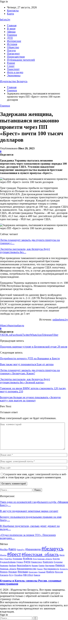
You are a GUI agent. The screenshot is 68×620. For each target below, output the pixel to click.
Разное (11, 62)
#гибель (27, 558)
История (12, 44)
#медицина (50, 565)
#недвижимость (51, 568)
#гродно (56, 558)
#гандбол (8, 559)
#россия (59, 572)
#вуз (2, 559)
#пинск (4, 571)
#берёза (3, 555)
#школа (37, 575)
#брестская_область (40, 554)
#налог (40, 569)
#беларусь (52, 548)
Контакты (13, 10)
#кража (35, 565)
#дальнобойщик (8, 562)
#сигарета (4, 575)
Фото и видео (15, 72)
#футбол (28, 574)
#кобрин (12, 565)
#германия (17, 558)
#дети (27, 561)
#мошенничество (26, 568)
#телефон (18, 575)
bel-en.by (5, 19)
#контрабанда (16, 325)
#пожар (12, 571)
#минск (60, 565)
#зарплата (48, 561)
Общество (13, 47)
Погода (11, 50)
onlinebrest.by (60, 319)
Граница (12, 34)
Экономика (13, 75)
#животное (36, 562)
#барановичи (33, 549)
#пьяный (42, 572)
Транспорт (13, 69)
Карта (10, 13)
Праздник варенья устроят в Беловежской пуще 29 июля (33, 346)
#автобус (21, 549)
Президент (13, 53)
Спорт (10, 66)
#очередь (64, 569)
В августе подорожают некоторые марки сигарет (29, 511)
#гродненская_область (42, 559)
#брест (4, 325)
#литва (41, 565)
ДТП (10, 37)
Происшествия (16, 56)
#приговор (33, 572)
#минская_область (8, 569)
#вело (62, 555)
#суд (11, 575)
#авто (12, 549)
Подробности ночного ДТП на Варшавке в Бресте (30, 358)
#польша (23, 571)
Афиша (11, 31)
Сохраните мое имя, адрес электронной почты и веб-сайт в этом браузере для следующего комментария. (33, 476)
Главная (11, 25)
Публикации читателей (21, 59)
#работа (50, 571)
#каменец (4, 565)
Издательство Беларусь (13, 81)
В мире (11, 28)
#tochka (4, 549)
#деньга (19, 562)
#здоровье (58, 562)
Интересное (14, 41)
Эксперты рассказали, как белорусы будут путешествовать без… (25, 251)
